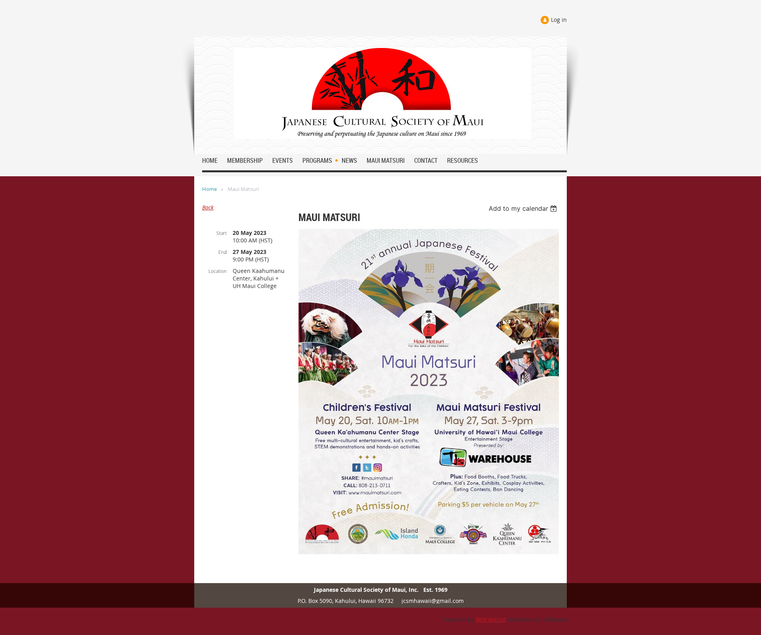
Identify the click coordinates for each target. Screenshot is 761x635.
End (222, 252)
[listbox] (524, 208)
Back (208, 207)
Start (221, 233)
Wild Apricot (491, 619)
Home (209, 189)
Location (217, 271)
